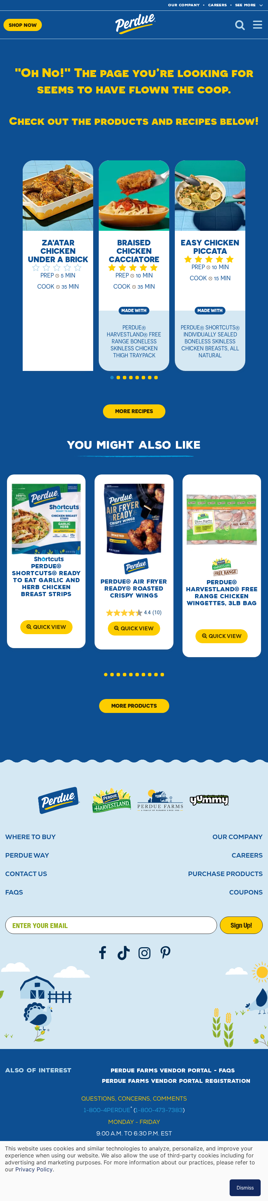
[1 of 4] (105, 674)
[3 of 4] (118, 674)
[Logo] (59, 800)
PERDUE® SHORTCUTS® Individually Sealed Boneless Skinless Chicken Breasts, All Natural (210, 341)
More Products (134, 705)
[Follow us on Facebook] (102, 953)
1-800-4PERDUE (107, 1110)
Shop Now (23, 25)
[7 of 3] (149, 377)
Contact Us (26, 874)
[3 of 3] (124, 377)
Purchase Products (225, 874)
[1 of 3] (112, 377)
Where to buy (30, 837)
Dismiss (245, 1188)
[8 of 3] (156, 377)
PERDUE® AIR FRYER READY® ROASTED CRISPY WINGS (133, 588)
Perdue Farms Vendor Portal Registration (176, 1081)
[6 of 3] (143, 377)
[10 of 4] (162, 674)
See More (245, 5)
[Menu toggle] (258, 25)
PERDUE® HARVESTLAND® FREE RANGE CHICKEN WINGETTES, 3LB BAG (222, 593)
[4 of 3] (131, 377)
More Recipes (134, 411)
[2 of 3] (118, 377)
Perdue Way (27, 855)
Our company (184, 5)
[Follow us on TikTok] (123, 953)
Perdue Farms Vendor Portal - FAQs (173, 1070)
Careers (217, 5)
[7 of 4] (143, 674)
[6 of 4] (137, 674)
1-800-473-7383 (159, 1110)
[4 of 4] (124, 674)
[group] (58, 269)
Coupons (246, 892)
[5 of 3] (137, 377)
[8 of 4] (149, 674)
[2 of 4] (112, 674)
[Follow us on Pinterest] (165, 953)
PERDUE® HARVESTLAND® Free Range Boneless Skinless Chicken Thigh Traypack (134, 341)
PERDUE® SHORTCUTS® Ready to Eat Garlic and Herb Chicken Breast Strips (46, 580)
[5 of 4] (131, 674)
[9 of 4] (156, 674)
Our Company (238, 837)
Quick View (49, 627)
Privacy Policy (34, 1169)
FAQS (14, 892)
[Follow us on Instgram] (144, 953)
